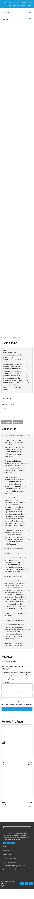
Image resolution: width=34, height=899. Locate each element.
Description (6, 422)
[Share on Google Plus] (8, 411)
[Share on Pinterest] (14, 411)
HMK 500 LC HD (4, 804)
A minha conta (11, 5)
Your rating (6, 679)
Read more (3, 756)
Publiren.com (7, 886)
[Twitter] (8, 843)
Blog (29, 5)
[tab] (6, 422)
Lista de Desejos (22, 5)
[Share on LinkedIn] (11, 411)
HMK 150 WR (30, 804)
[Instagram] (13, 843)
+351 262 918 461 (25, 2)
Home (3, 337)
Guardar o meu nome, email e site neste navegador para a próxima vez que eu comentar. (17, 703)
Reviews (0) (18, 422)
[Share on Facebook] (2, 411)
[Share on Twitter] (5, 411)
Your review (6, 682)
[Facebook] (4, 843)
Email (19, 693)
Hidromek (9, 337)
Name (4, 693)
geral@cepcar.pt (9, 2)
